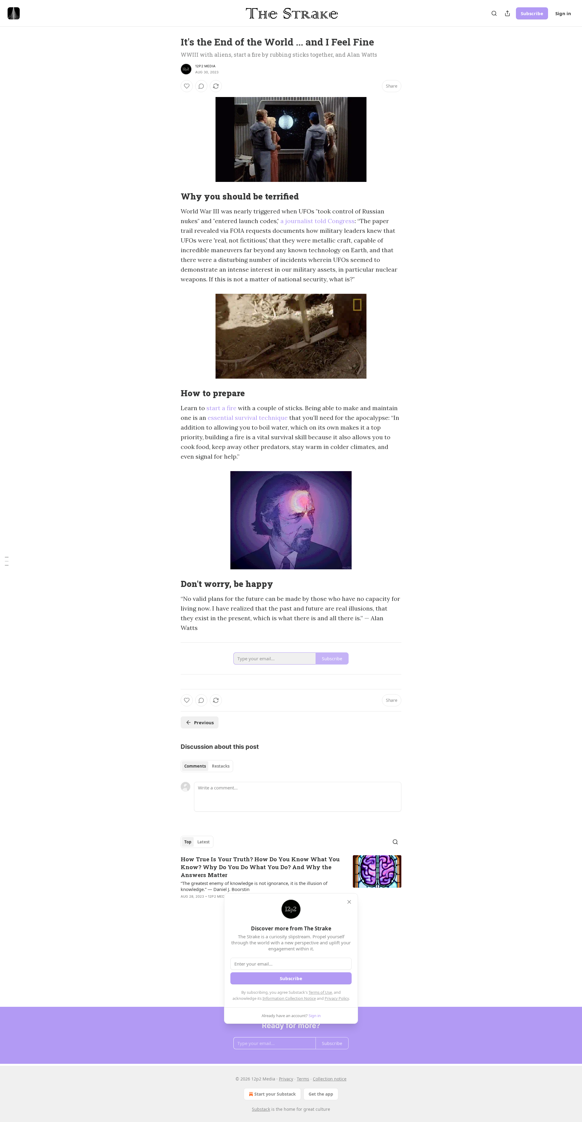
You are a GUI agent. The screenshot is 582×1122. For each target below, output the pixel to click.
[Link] (172, 196)
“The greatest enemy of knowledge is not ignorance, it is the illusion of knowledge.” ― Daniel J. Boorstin (254, 886)
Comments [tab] (195, 766)
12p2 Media (205, 66)
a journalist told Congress (317, 221)
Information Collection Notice (289, 998)
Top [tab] (187, 842)
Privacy (286, 1079)
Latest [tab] (203, 842)
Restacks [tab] (220, 766)
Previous (204, 722)
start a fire (221, 408)
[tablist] (207, 766)
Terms (303, 1079)
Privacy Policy (337, 998)
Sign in (563, 13)
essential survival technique (248, 417)
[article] (291, 881)
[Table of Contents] (6, 561)
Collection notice (329, 1079)
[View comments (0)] (201, 86)
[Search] (494, 13)
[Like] (187, 86)
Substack (261, 1109)
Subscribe (532, 13)
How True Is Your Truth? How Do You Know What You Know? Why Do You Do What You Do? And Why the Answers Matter (260, 867)
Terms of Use (320, 992)
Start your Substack (275, 1094)
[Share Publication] (507, 13)
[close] (349, 902)
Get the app (321, 1094)
